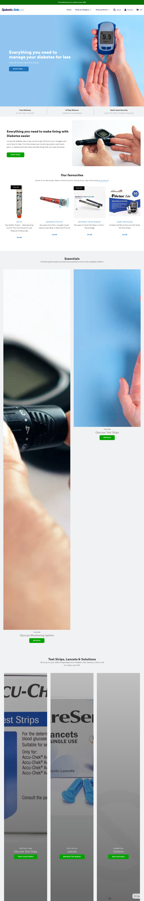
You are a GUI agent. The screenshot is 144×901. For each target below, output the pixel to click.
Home (69, 10)
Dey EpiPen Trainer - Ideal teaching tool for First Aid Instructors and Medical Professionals (19, 228)
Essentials (37, 632)
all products (103, 180)
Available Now (118, 848)
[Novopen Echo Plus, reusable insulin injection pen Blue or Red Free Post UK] (54, 202)
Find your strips (25, 857)
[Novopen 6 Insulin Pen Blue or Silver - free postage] (90, 202)
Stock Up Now (72, 848)
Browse (36, 640)
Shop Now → (19, 69)
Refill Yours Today (25, 848)
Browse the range (72, 857)
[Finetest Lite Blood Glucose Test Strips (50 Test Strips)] (125, 202)
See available (118, 857)
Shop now (15, 155)
